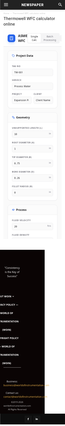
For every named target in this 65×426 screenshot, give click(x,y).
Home (6, 13)
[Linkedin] (36, 419)
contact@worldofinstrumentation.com (25, 396)
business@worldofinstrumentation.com (26, 385)
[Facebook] (28, 419)
